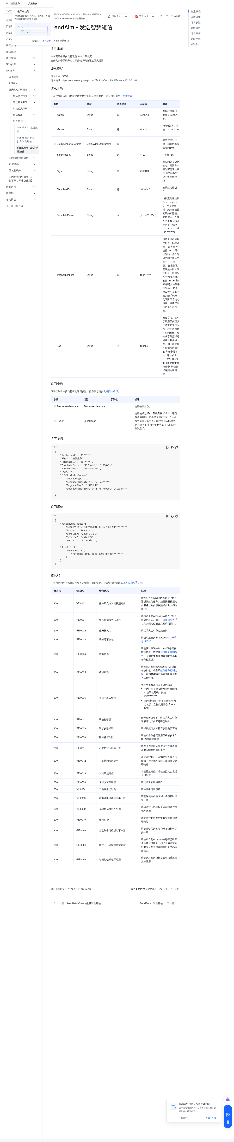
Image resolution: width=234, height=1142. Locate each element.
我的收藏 (175, 16)
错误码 (194, 44)
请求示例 (196, 33)
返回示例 (196, 38)
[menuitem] (21, 45)
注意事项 (196, 11)
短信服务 (170, 619)
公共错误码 (129, 582)
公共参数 (125, 96)
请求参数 (196, 22)
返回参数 (196, 27)
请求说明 (196, 16)
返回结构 (110, 391)
